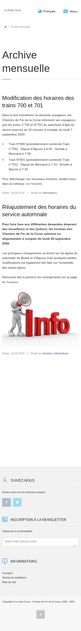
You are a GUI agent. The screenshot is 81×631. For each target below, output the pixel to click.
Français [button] (49, 11)
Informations (50, 192)
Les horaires (33, 183)
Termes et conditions (14, 577)
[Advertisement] (40, 411)
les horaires (10, 282)
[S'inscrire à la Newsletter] (74, 546)
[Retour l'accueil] (12, 11)
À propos (7, 573)
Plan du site (9, 582)
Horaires (48, 353)
